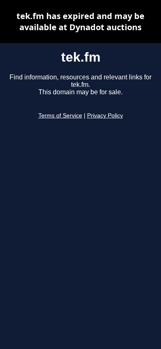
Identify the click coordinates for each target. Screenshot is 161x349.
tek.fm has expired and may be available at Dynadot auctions (80, 21)
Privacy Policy (105, 115)
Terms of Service (60, 115)
